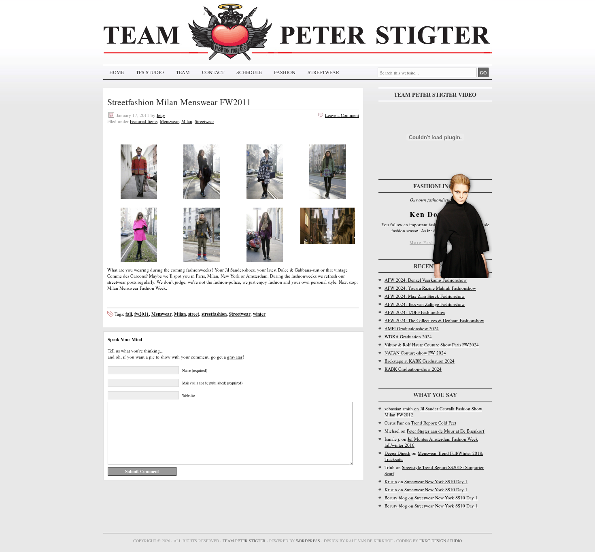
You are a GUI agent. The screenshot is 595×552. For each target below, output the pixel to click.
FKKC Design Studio (440, 541)
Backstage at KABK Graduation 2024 (420, 361)
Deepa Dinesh (397, 453)
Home (116, 72)
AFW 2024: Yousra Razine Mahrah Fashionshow (430, 288)
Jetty (161, 115)
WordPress (308, 541)
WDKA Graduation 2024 (408, 336)
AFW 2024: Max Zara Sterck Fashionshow (425, 296)
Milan (186, 121)
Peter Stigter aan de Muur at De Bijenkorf (445, 431)
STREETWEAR (323, 72)
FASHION (284, 72)
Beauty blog (396, 498)
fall (128, 313)
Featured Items (143, 121)
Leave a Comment (342, 115)
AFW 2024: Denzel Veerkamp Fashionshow (426, 280)
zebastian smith (399, 409)
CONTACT (213, 72)
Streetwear (204, 121)
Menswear (169, 121)
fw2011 (141, 313)
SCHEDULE (249, 72)
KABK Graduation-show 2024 (413, 369)
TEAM (183, 72)
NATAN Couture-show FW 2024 (415, 353)
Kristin (391, 481)
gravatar (234, 357)
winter (259, 313)
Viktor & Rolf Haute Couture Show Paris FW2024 (432, 345)
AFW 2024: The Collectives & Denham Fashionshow (434, 320)
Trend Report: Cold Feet (433, 423)
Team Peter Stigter (244, 541)
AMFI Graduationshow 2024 (412, 328)
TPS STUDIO (150, 72)
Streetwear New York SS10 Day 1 (436, 481)
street (193, 313)
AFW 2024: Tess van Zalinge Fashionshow (425, 304)
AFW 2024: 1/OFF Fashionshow (415, 312)
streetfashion (214, 313)
